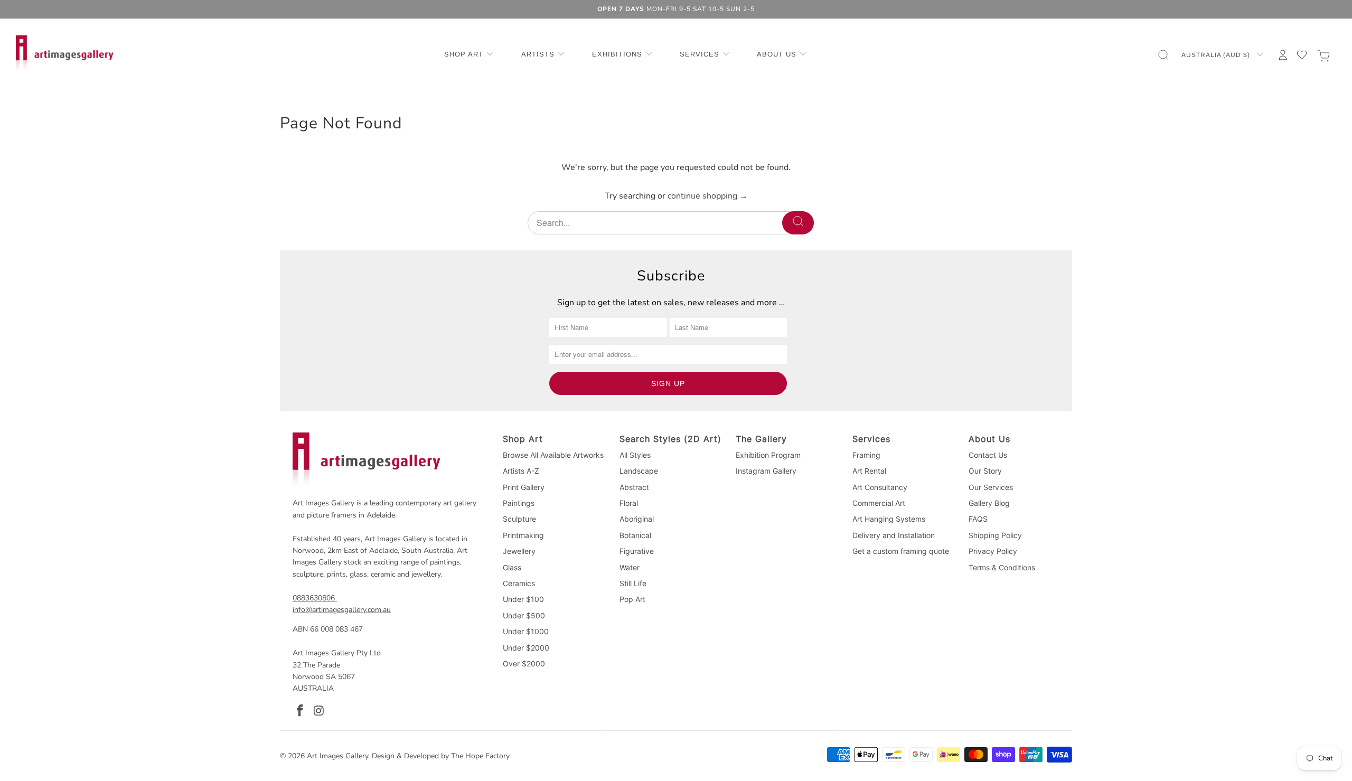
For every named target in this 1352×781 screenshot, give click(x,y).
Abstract (634, 487)
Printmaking (523, 535)
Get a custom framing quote (900, 551)
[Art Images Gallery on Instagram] (319, 711)
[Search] (798, 222)
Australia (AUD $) (1216, 55)
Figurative (636, 551)
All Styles (635, 454)
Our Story (985, 470)
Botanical (635, 535)
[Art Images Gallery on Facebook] (300, 711)
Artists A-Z (521, 470)
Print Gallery (523, 487)
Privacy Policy (993, 551)
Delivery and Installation (893, 535)
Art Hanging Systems (888, 518)
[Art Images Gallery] (65, 54)
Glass (512, 567)
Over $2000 (524, 663)
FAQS (978, 518)
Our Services (991, 487)
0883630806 (314, 598)
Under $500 (524, 615)
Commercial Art (878, 502)
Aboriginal (636, 518)
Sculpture (519, 518)
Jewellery (519, 551)
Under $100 (523, 599)
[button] (469, 55)
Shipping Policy (995, 535)
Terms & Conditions (1002, 567)
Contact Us (988, 454)
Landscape (638, 470)
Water (629, 567)
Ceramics (519, 583)
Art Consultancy (879, 487)
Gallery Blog (989, 502)
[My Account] (1282, 55)
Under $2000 (526, 647)
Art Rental (869, 470)
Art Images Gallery (337, 756)
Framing (866, 454)
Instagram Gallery (766, 470)
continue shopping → (708, 196)
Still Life (632, 583)
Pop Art (632, 599)
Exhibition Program (768, 454)
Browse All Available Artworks (553, 454)
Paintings (518, 502)
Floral (628, 502)
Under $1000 (526, 631)
